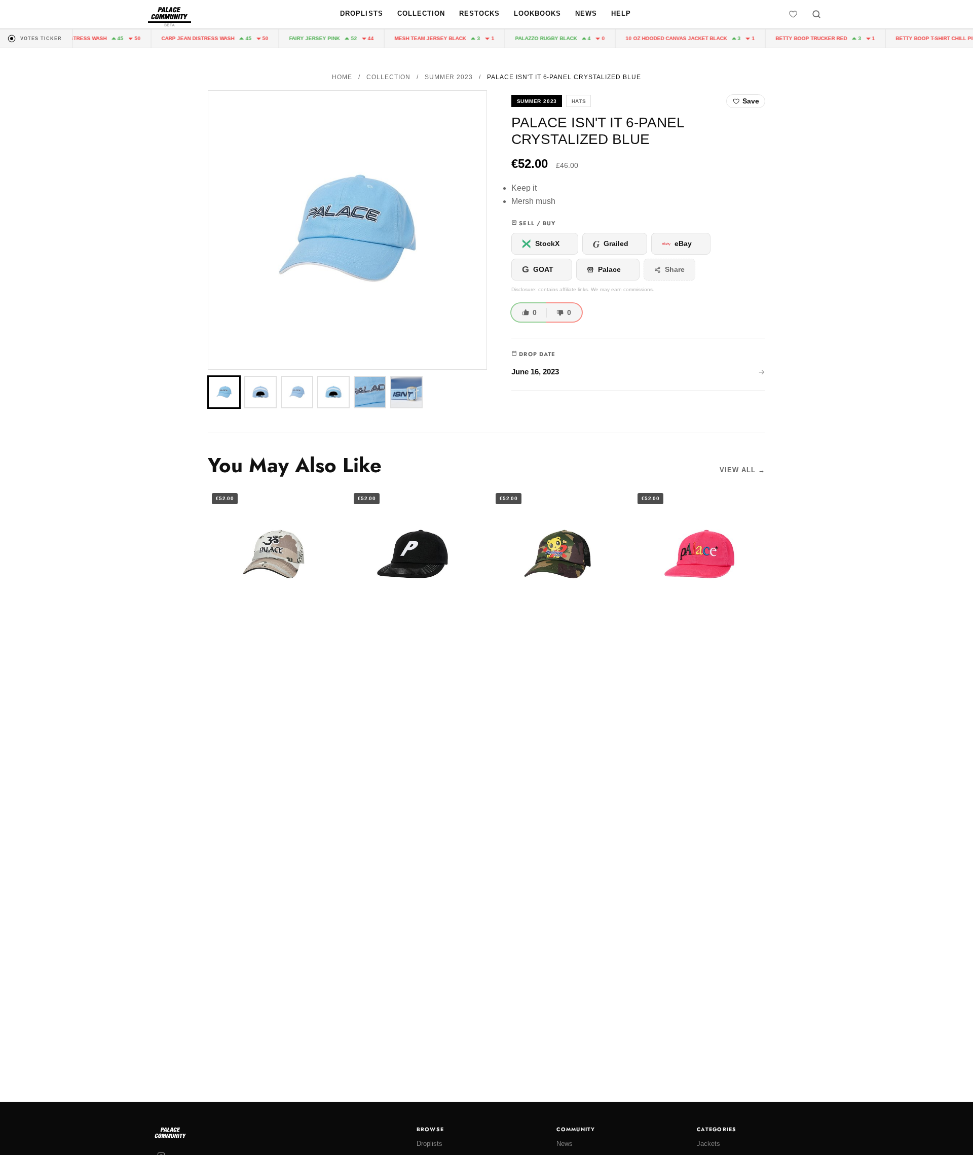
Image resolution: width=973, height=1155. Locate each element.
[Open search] (816, 14)
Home (342, 77)
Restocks (479, 13)
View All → (742, 470)
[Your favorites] (793, 14)
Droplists (361, 13)
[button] (347, 230)
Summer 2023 (449, 77)
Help (621, 13)
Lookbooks (537, 13)
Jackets (708, 1143)
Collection (421, 13)
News (586, 13)
